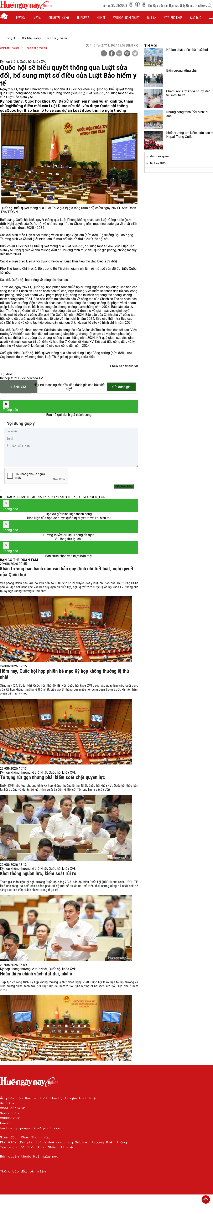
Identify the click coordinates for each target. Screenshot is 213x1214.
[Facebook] (137, 5)
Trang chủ (11, 38)
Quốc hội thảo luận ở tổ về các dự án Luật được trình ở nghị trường (66, 110)
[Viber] (127, 53)
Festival (21, 17)
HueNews (201, 5)
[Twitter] (135, 53)
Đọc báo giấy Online (181, 5)
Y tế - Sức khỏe (173, 17)
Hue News (83, 17)
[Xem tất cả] (211, 17)
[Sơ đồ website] (131, 5)
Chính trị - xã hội (58, 17)
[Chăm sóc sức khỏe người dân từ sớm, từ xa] (153, 98)
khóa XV (37, 378)
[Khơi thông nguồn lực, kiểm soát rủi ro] (66, 928)
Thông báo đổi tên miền (23, 1171)
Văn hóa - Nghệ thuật (126, 17)
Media (37, 17)
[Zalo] (119, 53)
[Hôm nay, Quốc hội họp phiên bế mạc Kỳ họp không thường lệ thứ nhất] (66, 731)
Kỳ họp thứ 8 (9, 378)
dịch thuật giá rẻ (159, 156)
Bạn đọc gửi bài (158, 5)
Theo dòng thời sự (56, 38)
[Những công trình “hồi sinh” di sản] (153, 119)
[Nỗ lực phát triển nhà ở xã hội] (153, 57)
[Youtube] (143, 5)
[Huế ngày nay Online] (26, 8)
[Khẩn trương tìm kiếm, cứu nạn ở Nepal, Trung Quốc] (153, 140)
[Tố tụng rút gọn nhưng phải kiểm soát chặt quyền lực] (66, 828)
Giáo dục (195, 17)
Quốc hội (24, 378)
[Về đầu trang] (206, 1199)
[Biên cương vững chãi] (153, 78)
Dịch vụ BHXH (158, 163)
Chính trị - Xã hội (31, 38)
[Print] (104, 53)
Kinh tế (101, 17)
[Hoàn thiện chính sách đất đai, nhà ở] (66, 1028)
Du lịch (151, 17)
